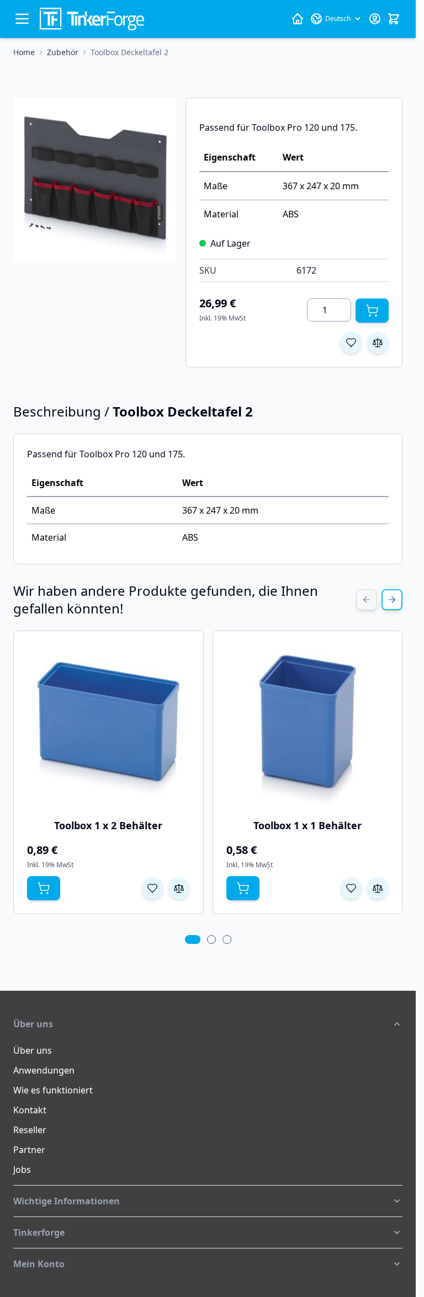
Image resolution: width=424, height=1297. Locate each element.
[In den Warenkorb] (372, 310)
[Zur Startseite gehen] (92, 19)
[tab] (192, 939)
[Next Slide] (391, 599)
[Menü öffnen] (22, 19)
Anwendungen (44, 1070)
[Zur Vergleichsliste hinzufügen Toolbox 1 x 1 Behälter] (378, 888)
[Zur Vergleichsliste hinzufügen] (378, 343)
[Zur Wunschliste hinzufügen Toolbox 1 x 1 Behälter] (351, 888)
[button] (207, 1023)
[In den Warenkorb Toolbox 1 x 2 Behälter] (43, 888)
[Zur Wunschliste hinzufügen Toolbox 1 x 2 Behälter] (152, 888)
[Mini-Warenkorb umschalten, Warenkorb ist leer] (393, 19)
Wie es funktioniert (53, 1090)
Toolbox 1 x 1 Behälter (307, 825)
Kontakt (29, 1110)
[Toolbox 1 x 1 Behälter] (307, 725)
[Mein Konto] (375, 19)
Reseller (29, 1130)
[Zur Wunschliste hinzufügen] (351, 343)
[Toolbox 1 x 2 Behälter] (108, 725)
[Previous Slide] (366, 599)
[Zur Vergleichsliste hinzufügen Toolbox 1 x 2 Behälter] (179, 888)
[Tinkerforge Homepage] (297, 19)
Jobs (22, 1169)
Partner (29, 1150)
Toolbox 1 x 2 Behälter (108, 825)
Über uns (32, 1050)
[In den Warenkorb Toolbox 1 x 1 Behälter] (242, 888)
